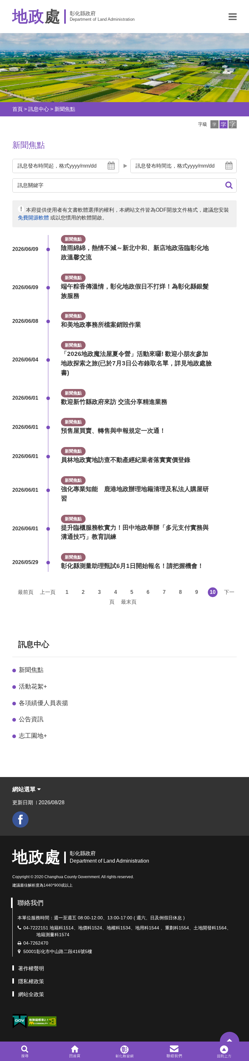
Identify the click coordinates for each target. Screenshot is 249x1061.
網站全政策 (31, 994)
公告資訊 (31, 719)
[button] (233, 16)
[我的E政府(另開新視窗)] (19, 1021)
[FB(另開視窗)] (20, 819)
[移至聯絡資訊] (174, 1051)
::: (6, 109)
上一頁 (47, 592)
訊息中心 (38, 109)
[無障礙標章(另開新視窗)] (42, 1020)
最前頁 (25, 592)
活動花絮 (33, 686)
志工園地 (33, 735)
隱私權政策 (31, 981)
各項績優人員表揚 (43, 703)
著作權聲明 (31, 968)
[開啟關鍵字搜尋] (25, 1051)
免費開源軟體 (33, 217)
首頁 (17, 109)
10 (213, 592)
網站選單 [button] (24, 789)
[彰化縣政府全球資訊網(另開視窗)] (124, 1051)
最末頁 (128, 602)
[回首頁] (74, 1051)
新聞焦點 (64, 109)
